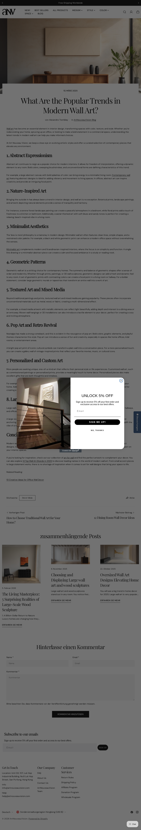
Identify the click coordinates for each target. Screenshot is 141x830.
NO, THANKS (97, 430)
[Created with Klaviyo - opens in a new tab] (70, 450)
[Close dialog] (121, 380)
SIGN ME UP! (97, 422)
